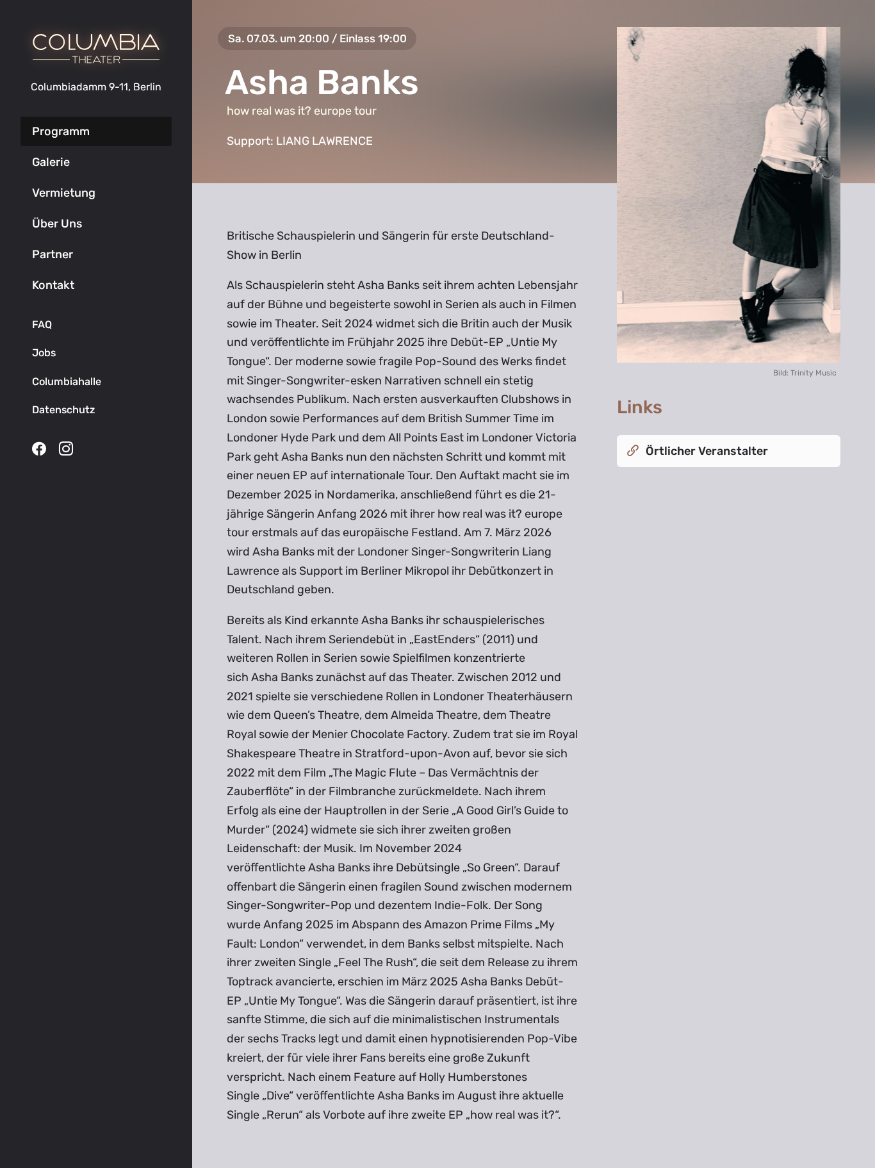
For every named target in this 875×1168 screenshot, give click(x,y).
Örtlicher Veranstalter (707, 451)
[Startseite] (96, 48)
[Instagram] (66, 448)
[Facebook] (39, 448)
